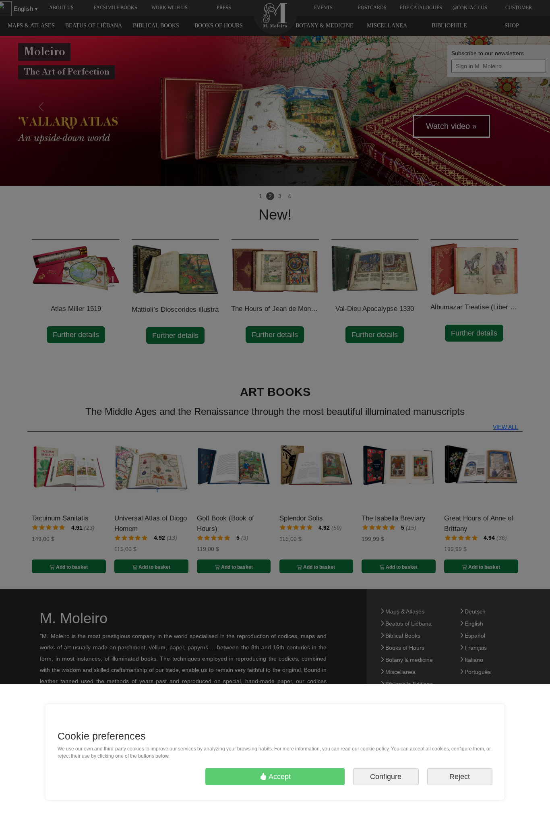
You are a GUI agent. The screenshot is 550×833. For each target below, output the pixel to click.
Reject (459, 777)
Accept (279, 777)
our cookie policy (370, 749)
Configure (385, 777)
